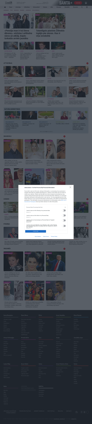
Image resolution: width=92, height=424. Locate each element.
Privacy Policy (54, 236)
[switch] (64, 210)
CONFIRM (35, 231)
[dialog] (46, 212)
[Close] (71, 187)
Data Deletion (38, 236)
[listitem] (46, 207)
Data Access (46, 236)
